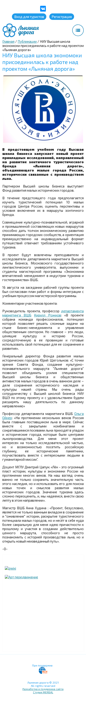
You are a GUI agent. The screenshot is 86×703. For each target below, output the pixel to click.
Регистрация (62, 17)
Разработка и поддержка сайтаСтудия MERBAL (43, 690)
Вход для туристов (29, 17)
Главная (8, 41)
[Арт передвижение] (21, 577)
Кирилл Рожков (47, 315)
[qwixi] (10, 568)
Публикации (27, 41)
